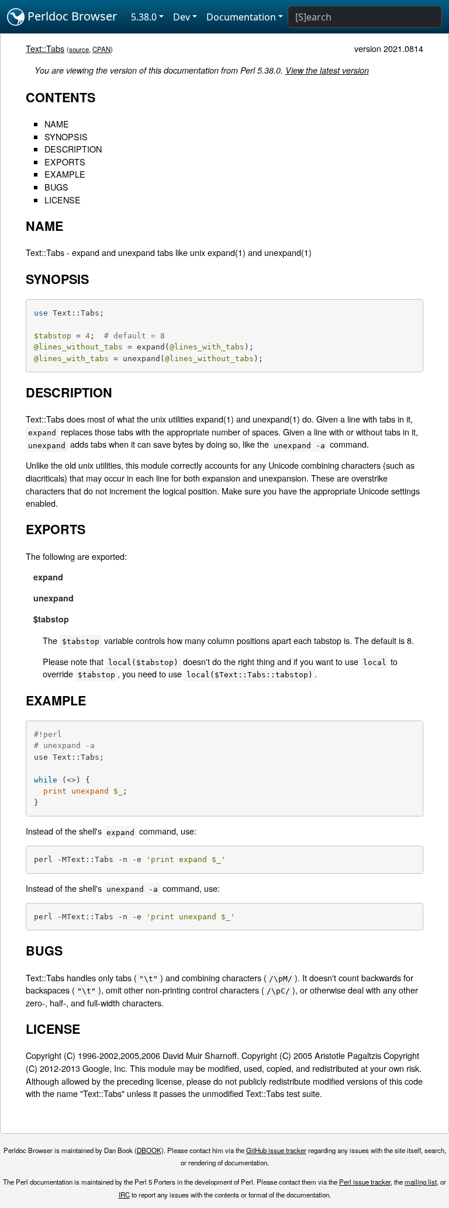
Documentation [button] (241, 17)
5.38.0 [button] (144, 17)
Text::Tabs (45, 48)
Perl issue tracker (365, 1181)
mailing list (421, 1181)
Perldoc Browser (71, 16)
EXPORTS (64, 161)
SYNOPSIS (66, 136)
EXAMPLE (64, 174)
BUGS (56, 187)
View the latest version (327, 70)
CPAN (101, 49)
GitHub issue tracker (276, 1150)
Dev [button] (181, 17)
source (79, 49)
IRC (124, 1194)
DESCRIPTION (73, 149)
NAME (56, 123)
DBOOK (149, 1150)
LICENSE (62, 199)
